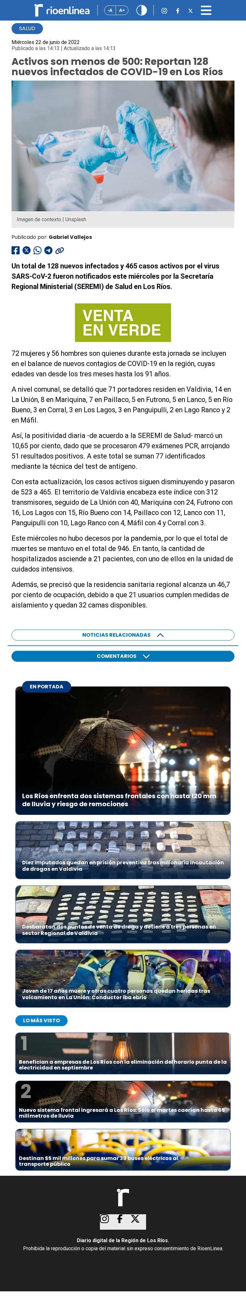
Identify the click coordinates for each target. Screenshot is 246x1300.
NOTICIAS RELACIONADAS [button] (116, 635)
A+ (122, 10)
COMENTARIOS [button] (116, 656)
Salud (27, 28)
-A (110, 10)
